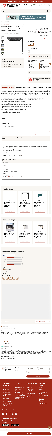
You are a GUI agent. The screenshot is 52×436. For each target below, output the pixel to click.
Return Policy (6, 389)
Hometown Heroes (43, 391)
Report (20, 155)
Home (2, 21)
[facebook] (3, 414)
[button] (44, 1)
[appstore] (5, 425)
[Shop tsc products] (26, 17)
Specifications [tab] (38, 87)
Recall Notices (6, 398)
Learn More (40, 1)
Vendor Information (31, 393)
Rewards (41, 389)
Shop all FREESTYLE (5, 24)
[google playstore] (15, 425)
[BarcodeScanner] (49, 11)
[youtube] (13, 414)
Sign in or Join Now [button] (37, 80)
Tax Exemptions (6, 392)
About (40, 387)
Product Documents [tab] (23, 87)
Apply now (43, 38)
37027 (41, 61)
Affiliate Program (30, 389)
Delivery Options (6, 391)
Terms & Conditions (43, 395)
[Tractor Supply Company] (9, 5)
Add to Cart (9, 211)
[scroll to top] (49, 427)
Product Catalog (19, 394)
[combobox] (43, 132)
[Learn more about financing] (50, 32)
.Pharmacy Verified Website (19, 398)
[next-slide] (2, 54)
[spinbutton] (4, 433)
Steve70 (4, 138)
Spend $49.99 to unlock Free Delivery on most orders (22, 1)
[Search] (3, 11)
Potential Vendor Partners (30, 391)
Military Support (19, 392)
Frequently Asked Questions (7, 395)
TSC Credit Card (43, 403)
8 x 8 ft (30, 44)
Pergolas (10, 21)
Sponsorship (29, 387)
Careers (28, 385)
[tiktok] (16, 414)
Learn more (34, 72)
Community (18, 390)
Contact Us (5, 397)
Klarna (40, 405)
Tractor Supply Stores (20, 395)
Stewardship (18, 389)
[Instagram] (9, 414)
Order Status (5, 387)
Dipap (3, 160)
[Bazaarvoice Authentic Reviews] (9, 255)
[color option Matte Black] (29, 51)
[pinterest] (6, 414)
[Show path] (6, 21)
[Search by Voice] (47, 11)
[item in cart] (49, 5)
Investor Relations (19, 387)
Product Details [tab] (8, 87)
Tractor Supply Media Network (31, 396)
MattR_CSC (5, 173)
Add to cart (29, 433)
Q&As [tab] (48, 87)
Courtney (5, 152)
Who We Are (18, 385)
